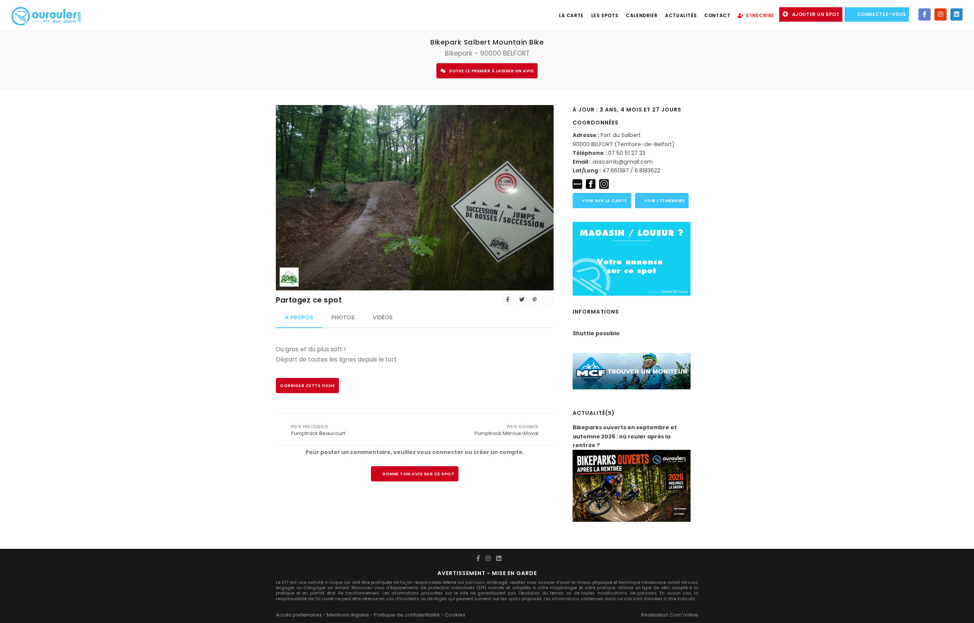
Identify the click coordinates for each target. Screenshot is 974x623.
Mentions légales (348, 614)
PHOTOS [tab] (343, 317)
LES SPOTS (604, 15)
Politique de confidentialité (407, 614)
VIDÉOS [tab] (383, 317)
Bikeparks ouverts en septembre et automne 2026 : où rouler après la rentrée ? (625, 436)
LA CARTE (571, 15)
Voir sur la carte (604, 201)
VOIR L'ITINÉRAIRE (663, 201)
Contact (717, 15)
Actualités (681, 15)
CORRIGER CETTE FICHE (307, 385)
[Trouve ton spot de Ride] (46, 15)
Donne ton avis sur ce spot (418, 474)
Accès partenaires (299, 614)
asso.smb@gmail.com (622, 162)
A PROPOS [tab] (299, 317)
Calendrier (641, 15)
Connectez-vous (881, 14)
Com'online (684, 614)
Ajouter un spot (816, 14)
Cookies (455, 614)
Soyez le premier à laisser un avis (491, 71)
